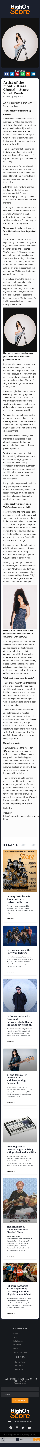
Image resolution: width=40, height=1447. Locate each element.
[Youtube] (29, 1427)
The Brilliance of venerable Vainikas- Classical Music (18, 1229)
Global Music (19, 1366)
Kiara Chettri (26, 102)
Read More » (11, 919)
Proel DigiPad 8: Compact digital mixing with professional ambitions (22, 1149)
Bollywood (19, 1369)
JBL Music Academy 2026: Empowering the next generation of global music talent (19, 1290)
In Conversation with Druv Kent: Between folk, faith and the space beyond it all (20, 1020)
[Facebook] (11, 1427)
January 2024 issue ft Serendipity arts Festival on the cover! (18, 899)
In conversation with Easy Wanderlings (18, 951)
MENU (22, 1440)
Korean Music (20, 1362)
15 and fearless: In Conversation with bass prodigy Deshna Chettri (17, 1079)
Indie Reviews (18, 1341)
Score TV (16, 1337)
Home (15, 1333)
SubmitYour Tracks (36, 1439)
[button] (3, 1439)
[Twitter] (23, 1427)
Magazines (17, 1345)
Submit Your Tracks (20, 1352)
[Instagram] (17, 1427)
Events (15, 1348)
